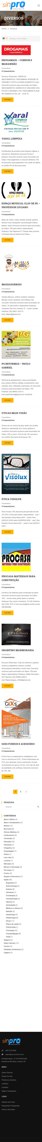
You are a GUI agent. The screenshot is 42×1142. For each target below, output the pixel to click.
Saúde (6, 880)
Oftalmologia (11, 918)
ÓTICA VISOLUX (11, 499)
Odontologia (10, 915)
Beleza (6, 826)
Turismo (7, 946)
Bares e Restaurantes (12, 823)
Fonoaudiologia (11, 899)
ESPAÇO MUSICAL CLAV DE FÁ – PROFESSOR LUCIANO (21, 205)
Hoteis (6, 854)
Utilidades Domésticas (12, 949)
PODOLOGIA (10, 927)
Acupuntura (10, 883)
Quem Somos (7, 1072)
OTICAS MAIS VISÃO (14, 413)
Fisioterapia (10, 896)
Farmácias (8, 845)
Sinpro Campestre (9, 1091)
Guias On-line (7, 1076)
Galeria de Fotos (8, 1102)
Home (4, 29)
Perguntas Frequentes (10, 1106)
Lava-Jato (7, 857)
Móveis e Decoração (11, 867)
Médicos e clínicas (13, 908)
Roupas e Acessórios (12, 877)
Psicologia (10, 930)
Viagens (7, 953)
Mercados (7, 864)
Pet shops (8, 870)
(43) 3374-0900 (10, 1050)
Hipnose (9, 902)
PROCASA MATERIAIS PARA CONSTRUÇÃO (18, 578)
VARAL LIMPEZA (12, 138)
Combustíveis (9, 835)
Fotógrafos (8, 848)
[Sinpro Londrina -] (13, 5)
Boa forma (8, 829)
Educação (7, 842)
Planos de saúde (12, 924)
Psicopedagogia (12, 934)
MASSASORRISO (12, 284)
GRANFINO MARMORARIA (18, 650)
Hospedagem (9, 851)
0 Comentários (8, 71)
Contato (5, 1087)
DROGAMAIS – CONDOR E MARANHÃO (17, 62)
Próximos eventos (9, 1080)
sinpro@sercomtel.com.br (14, 1054)
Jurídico (5, 1084)
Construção (8, 838)
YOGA (8, 937)
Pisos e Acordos (8, 1109)
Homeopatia (10, 905)
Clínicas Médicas (10, 832)
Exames (9, 889)
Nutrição (9, 911)
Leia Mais (7, 99)
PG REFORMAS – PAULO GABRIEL (16, 365)
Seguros (7, 940)
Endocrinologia (11, 886)
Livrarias (7, 861)
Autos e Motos (9, 819)
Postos (6, 873)
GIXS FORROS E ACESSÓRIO (18, 743)
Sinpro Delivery (9, 943)
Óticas (8, 921)
